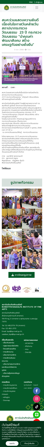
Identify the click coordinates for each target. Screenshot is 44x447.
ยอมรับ (12, 443)
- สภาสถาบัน (28, 343)
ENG (31, 2)
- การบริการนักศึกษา (9, 388)
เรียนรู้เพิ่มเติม (29, 443)
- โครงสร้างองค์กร (9, 349)
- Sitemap (6, 400)
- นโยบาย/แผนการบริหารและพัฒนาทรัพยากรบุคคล (11, 367)
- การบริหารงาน (7, 352)
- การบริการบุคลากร (9, 385)
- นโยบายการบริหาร (9, 355)
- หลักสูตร (6, 397)
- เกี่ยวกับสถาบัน (8, 342)
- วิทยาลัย (27, 352)
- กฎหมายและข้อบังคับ (10, 345)
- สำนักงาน (28, 346)
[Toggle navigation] (36, 7)
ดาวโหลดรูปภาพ (23, 275)
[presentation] (5, 288)
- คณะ (26, 349)
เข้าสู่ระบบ (39, 2)
